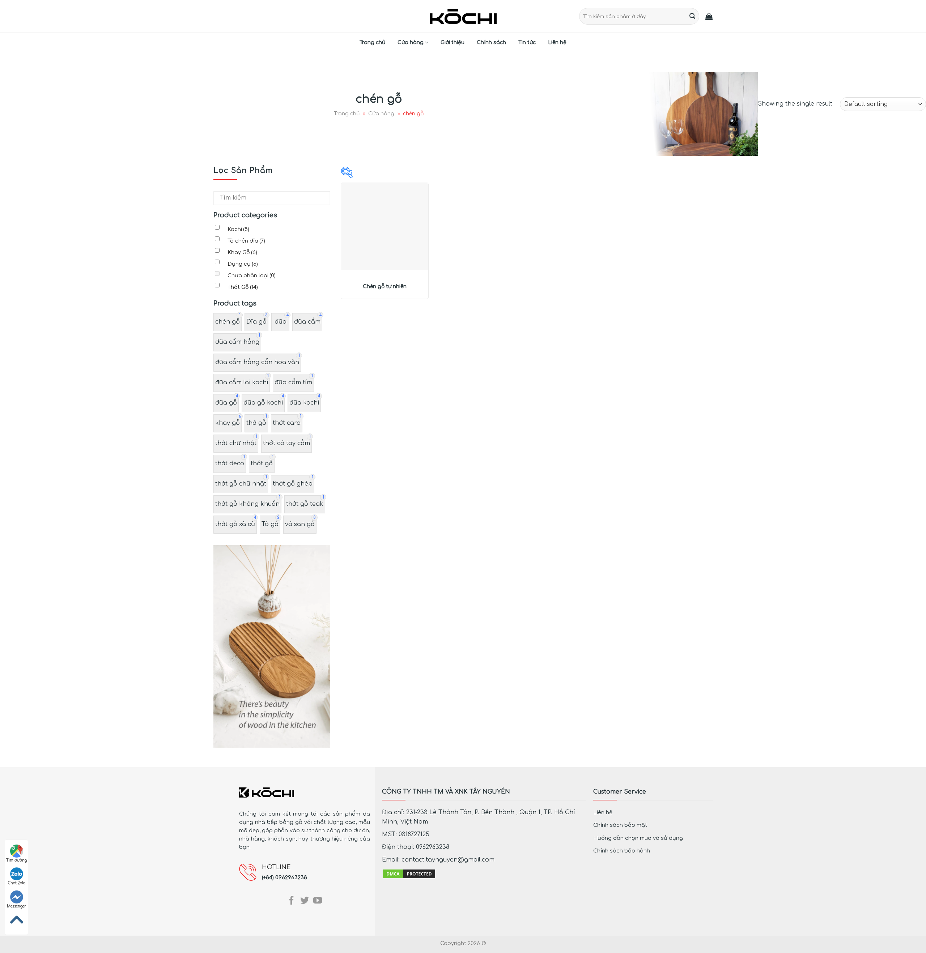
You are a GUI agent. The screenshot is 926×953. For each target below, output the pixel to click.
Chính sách (491, 42)
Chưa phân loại (252, 275)
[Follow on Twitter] (304, 901)
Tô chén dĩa (246, 241)
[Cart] (709, 16)
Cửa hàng (411, 42)
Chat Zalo (16, 883)
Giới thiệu (452, 42)
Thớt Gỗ (243, 287)
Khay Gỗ (242, 252)
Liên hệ (557, 42)
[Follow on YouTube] (317, 901)
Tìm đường (16, 860)
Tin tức (527, 42)
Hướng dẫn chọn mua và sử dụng (638, 838)
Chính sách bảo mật (620, 825)
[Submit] (693, 16)
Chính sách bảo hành (621, 851)
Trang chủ (372, 42)
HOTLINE (276, 867)
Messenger (16, 906)
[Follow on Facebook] (291, 901)
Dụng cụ (243, 264)
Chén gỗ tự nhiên (385, 286)
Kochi (238, 229)
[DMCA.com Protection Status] (409, 873)
